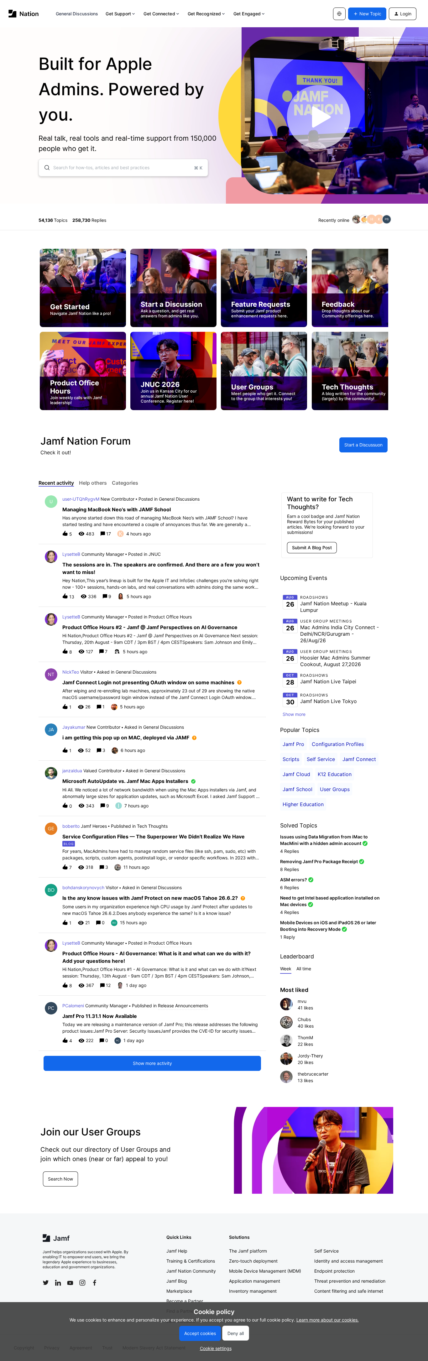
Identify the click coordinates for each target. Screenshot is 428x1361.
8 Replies (289, 869)
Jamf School (297, 789)
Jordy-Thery (310, 1055)
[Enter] (44, 167)
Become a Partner (184, 1301)
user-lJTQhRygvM (80, 499)
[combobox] (123, 167)
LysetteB (71, 554)
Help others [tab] (93, 483)
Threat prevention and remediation (349, 1281)
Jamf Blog (176, 1281)
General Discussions (77, 13)
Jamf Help (176, 1251)
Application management (254, 1281)
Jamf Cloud (296, 774)
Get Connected (159, 13)
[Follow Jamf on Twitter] (46, 1282)
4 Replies (289, 851)
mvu (302, 1001)
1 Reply (287, 937)
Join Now (56, 1186)
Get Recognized (204, 13)
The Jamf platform (248, 1251)
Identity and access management (348, 1261)
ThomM (305, 1037)
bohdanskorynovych (83, 887)
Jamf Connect (359, 759)
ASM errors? (293, 879)
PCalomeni (73, 1005)
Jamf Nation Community (191, 1271)
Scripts (291, 759)
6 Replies (289, 887)
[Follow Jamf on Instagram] (82, 1283)
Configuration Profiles (338, 744)
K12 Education (335, 774)
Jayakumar (73, 727)
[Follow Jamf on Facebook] (94, 1283)
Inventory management (253, 1291)
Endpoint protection (334, 1271)
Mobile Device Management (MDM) (265, 1271)
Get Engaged (247, 13)
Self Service (321, 759)
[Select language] (339, 14)
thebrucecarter (313, 1074)
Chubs (304, 1019)
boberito (71, 826)
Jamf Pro (293, 744)
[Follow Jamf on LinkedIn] (58, 1283)
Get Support (118, 13)
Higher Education (303, 804)
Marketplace (179, 1291)
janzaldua (72, 770)
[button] (214, 1348)
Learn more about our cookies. (327, 1319)
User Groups (335, 789)
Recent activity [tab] (56, 483)
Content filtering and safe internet (348, 1291)
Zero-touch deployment (253, 1261)
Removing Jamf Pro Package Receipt (319, 861)
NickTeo (70, 672)
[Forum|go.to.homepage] (23, 14)
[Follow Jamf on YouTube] (70, 1282)
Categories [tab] (125, 483)
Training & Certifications (190, 1261)
